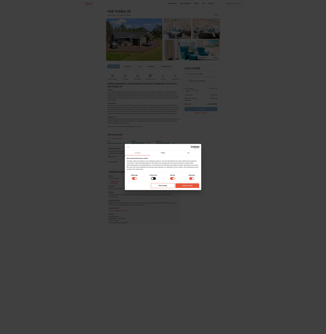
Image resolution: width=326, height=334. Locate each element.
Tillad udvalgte (162, 185)
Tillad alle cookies (187, 185)
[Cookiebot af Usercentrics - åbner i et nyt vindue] (191, 147)
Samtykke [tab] (137, 152)
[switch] (153, 178)
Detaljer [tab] (163, 152)
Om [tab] (188, 152)
